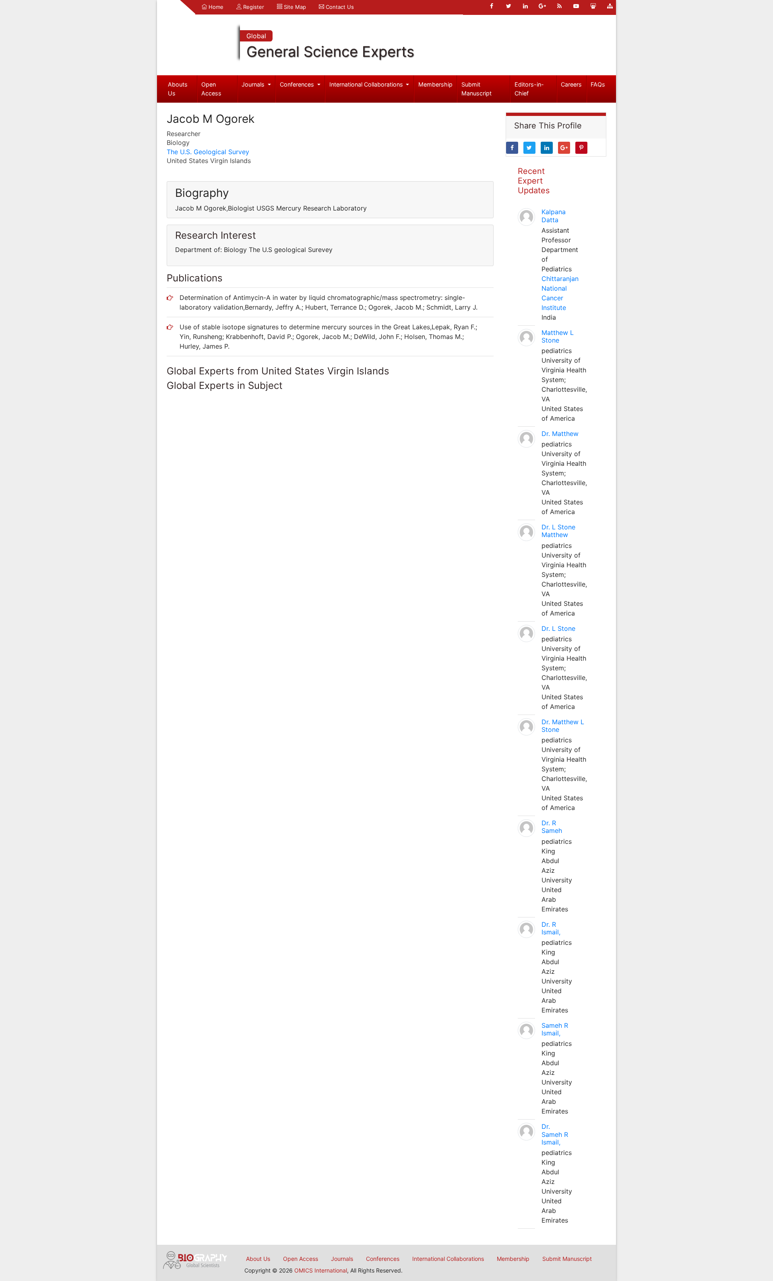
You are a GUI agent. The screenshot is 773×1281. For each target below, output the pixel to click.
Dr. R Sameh (552, 827)
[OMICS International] (195, 1259)
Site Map (294, 7)
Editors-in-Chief (529, 89)
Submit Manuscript (476, 89)
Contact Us (339, 7)
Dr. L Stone (558, 628)
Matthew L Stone (558, 336)
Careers (571, 84)
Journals (254, 84)
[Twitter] (508, 6)
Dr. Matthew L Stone (563, 725)
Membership (435, 84)
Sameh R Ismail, (555, 1029)
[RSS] (559, 6)
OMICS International (320, 1270)
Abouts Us (178, 89)
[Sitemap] (610, 6)
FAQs (598, 84)
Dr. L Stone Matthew (558, 531)
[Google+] (542, 6)
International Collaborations (367, 84)
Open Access (211, 89)
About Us (258, 1258)
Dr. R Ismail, (551, 928)
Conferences (298, 84)
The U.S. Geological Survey (208, 152)
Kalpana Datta (554, 215)
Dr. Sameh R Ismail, (555, 1134)
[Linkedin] (525, 6)
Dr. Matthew (560, 434)
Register (253, 7)
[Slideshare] (593, 6)
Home (215, 7)
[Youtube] (576, 6)
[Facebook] (492, 6)
